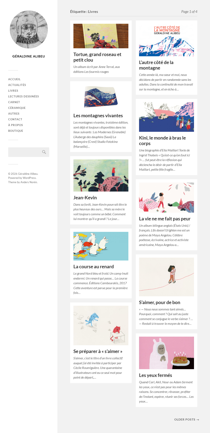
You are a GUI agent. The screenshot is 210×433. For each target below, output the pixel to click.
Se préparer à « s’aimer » (97, 351)
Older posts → (186, 419)
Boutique (15, 130)
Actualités (17, 85)
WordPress (29, 177)
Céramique (17, 107)
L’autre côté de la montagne (156, 65)
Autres (13, 113)
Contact (15, 119)
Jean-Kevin (85, 197)
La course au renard (93, 266)
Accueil (14, 79)
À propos (15, 125)
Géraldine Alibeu (28, 173)
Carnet (14, 102)
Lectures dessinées (23, 96)
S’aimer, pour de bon (159, 302)
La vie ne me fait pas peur (165, 218)
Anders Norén (29, 182)
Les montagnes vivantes (98, 115)
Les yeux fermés (155, 375)
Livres (13, 90)
